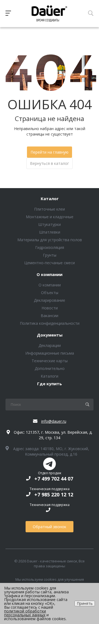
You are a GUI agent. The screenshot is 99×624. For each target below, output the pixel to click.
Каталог (50, 198)
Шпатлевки (49, 232)
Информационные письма (49, 353)
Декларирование (49, 300)
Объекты (49, 292)
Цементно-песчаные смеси (49, 262)
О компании (49, 274)
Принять (85, 603)
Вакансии (49, 315)
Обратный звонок (49, 526)
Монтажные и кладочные (49, 216)
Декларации (49, 345)
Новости (50, 307)
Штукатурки (49, 224)
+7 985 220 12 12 (53, 494)
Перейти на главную (49, 152)
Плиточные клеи (49, 209)
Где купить (49, 383)
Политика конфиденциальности (49, 323)
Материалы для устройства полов (49, 239)
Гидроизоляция (49, 247)
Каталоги (49, 376)
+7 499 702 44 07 (53, 478)
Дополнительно (50, 368)
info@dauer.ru (53, 421)
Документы (49, 335)
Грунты (49, 255)
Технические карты (50, 360)
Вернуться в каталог (49, 163)
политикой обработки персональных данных (25, 612)
